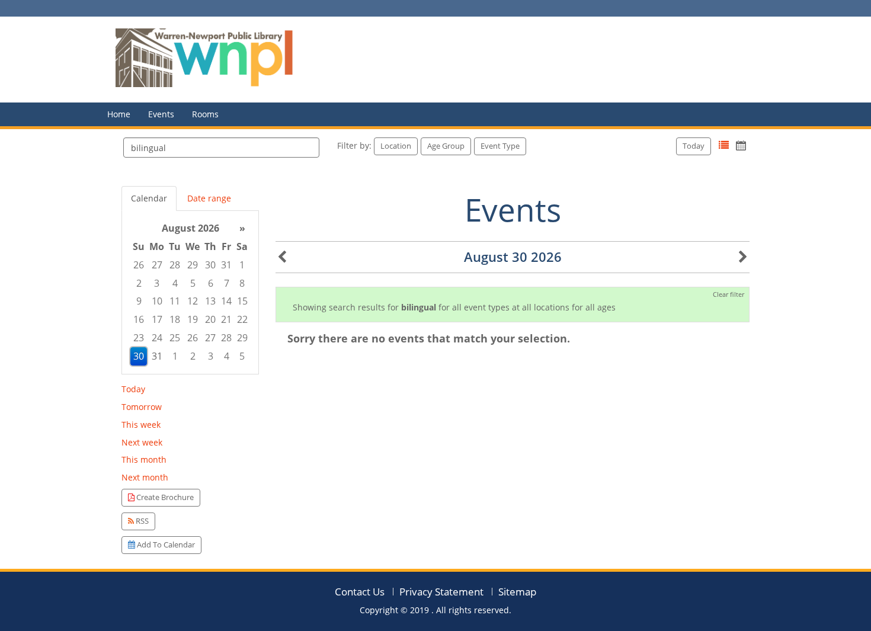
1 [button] (242, 264)
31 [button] (226, 264)
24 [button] (157, 337)
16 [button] (138, 319)
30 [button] (210, 264)
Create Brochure (164, 497)
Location (395, 145)
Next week (141, 442)
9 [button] (139, 301)
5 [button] (193, 283)
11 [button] (174, 301)
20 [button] (210, 319)
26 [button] (138, 264)
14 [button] (226, 301)
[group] (190, 292)
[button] (724, 145)
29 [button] (192, 264)
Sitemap (517, 591)
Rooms (205, 114)
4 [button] (175, 283)
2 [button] (139, 283)
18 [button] (174, 319)
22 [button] (242, 319)
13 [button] (210, 301)
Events (161, 114)
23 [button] (138, 337)
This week (141, 424)
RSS (141, 520)
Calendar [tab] (149, 198)
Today (694, 145)
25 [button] (174, 337)
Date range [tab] (209, 198)
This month (143, 459)
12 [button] (192, 301)
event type (500, 145)
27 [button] (157, 264)
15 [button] (242, 301)
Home (118, 114)
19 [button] (192, 319)
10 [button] (157, 301)
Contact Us (360, 591)
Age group (446, 145)
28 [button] (174, 264)
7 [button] (226, 283)
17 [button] (157, 319)
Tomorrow (141, 406)
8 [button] (242, 283)
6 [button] (210, 283)
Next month (144, 477)
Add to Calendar (165, 544)
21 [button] (226, 319)
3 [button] (156, 283)
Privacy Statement (441, 591)
